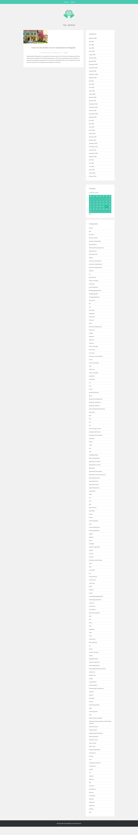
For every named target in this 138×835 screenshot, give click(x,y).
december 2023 (93, 143)
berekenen (92, 300)
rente (90, 636)
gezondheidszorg (94, 392)
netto (90, 563)
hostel (91, 442)
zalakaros (92, 805)
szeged (91, 678)
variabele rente (93, 739)
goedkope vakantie (94, 405)
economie (92, 353)
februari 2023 (92, 176)
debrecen (91, 340)
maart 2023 (92, 173)
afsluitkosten (93, 251)
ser (90, 645)
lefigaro (91, 537)
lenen (90, 540)
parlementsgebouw (94, 613)
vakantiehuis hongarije (95, 718)
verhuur (91, 756)
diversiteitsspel (93, 346)
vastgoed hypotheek (94, 749)
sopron (91, 655)
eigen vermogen (93, 372)
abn (90, 231)
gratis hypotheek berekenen (97, 409)
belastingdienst (93, 287)
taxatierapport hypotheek (96, 688)
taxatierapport (93, 685)
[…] (60, 62)
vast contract (92, 743)
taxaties (91, 691)
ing (90, 497)
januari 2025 (92, 100)
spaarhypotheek (93, 659)
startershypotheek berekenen (97, 668)
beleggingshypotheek (95, 290)
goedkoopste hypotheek (95, 399)
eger (90, 366)
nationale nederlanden (95, 560)
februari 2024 (92, 137)
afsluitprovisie (93, 254)
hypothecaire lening (95, 465)
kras (90, 524)
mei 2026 (91, 48)
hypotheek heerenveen (95, 471)
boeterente (92, 317)
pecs (90, 616)
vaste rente (92, 746)
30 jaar (91, 228)
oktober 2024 (92, 110)
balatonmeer (92, 277)
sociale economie (94, 652)
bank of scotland (93, 280)
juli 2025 (91, 81)
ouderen (91, 590)
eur (90, 382)
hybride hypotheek (94, 458)
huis (90, 451)
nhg (90, 567)
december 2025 (93, 64)
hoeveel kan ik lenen (95, 428)
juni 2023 (91, 163)
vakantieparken (93, 736)
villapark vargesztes (95, 763)
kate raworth (92, 507)
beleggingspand (93, 294)
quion (90, 622)
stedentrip (92, 672)
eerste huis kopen (94, 363)
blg (90, 307)
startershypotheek (94, 665)
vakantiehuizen (93, 726)
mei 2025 (91, 87)
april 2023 (92, 169)
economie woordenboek (96, 356)
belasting (91, 284)
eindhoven (92, 379)
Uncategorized (56, 52)
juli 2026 (91, 41)
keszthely (92, 511)
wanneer (91, 779)
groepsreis (92, 412)
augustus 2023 (93, 156)
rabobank (91, 629)
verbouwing (92, 753)
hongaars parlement (95, 432)
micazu (91, 553)
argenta (91, 270)
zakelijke (91, 802)
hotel (90, 445)
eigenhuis (92, 376)
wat (90, 782)
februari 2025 (92, 97)
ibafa (90, 494)
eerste (90, 359)
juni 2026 (91, 44)
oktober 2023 (92, 150)
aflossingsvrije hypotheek (96, 247)
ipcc (90, 501)
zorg (90, 812)
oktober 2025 (92, 71)
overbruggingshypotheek (96, 596)
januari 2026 (92, 61)
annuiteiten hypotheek (95, 264)
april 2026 (92, 51)
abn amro (91, 234)
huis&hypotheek (93, 455)
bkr (90, 303)
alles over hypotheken (95, 261)
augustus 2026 (93, 38)
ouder (90, 586)
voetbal (91, 769)
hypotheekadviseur (94, 478)
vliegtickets (92, 766)
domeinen (92, 349)
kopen (91, 514)
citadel (91, 333)
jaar (90, 504)
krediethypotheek (94, 530)
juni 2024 (91, 123)
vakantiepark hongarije (96, 733)
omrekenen (92, 580)
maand (91, 550)
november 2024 (93, 107)
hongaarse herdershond (96, 435)
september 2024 (93, 114)
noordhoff (92, 570)
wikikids (91, 786)
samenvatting (93, 642)
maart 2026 (92, 54)
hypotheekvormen (94, 488)
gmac (90, 395)
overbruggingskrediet (95, 599)
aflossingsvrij (93, 244)
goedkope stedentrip (95, 402)
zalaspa (91, 809)
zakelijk (91, 799)
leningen (91, 543)
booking (91, 320)
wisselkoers (92, 789)
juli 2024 (91, 120)
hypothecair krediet (94, 461)
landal (91, 534)
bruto (90, 323)
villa (90, 759)
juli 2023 (91, 160)
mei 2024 (91, 127)
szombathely (92, 682)
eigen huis (92, 369)
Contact (73, 2)
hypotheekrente (93, 481)
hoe (90, 425)
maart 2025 (92, 94)
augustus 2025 (93, 77)
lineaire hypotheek (94, 547)
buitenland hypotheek (95, 326)
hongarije (91, 438)
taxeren (91, 695)
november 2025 (93, 67)
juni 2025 (91, 84)
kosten (91, 517)
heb (90, 419)
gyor (90, 415)
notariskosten (93, 576)
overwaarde (92, 609)
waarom (91, 776)
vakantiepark (93, 730)
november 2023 (93, 146)
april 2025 (92, 91)
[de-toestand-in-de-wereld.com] (69, 13)
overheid (91, 603)
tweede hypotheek (94, 705)
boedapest (92, 313)
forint (90, 389)
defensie (91, 343)
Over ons (66, 2)
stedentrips (92, 675)
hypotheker (92, 491)
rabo (90, 626)
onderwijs (92, 583)
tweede (91, 701)
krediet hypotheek (94, 527)
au (89, 274)
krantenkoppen (93, 520)
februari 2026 (92, 58)
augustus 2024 (93, 117)
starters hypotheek (94, 662)
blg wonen (92, 310)
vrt (90, 772)
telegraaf (91, 698)
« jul (90, 214)
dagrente (91, 336)
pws (90, 619)
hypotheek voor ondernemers (97, 474)
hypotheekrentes (94, 484)
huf (90, 448)
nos (90, 573)
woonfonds (92, 795)
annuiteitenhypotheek (95, 267)
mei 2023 (91, 166)
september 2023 (93, 153)
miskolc (91, 557)
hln (90, 422)
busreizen (92, 330)
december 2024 (93, 104)
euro (90, 386)
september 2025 (93, 74)
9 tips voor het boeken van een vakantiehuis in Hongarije (53, 47)
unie (90, 715)
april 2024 (92, 130)
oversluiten (92, 606)
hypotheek (92, 468)
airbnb (91, 257)
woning (91, 792)
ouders (91, 593)
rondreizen (92, 639)
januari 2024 (92, 140)
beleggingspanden (94, 297)
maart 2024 (92, 133)
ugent (90, 708)
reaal (90, 632)
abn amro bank (93, 238)
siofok (91, 649)
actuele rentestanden (95, 241)
